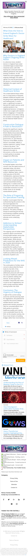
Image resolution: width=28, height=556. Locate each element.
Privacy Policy (14, 545)
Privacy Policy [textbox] (14, 478)
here (25, 554)
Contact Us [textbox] (14, 487)
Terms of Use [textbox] (14, 481)
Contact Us (14, 536)
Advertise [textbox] (14, 484)
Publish (21, 360)
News (8, 323)
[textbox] (14, 14)
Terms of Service (14, 540)
